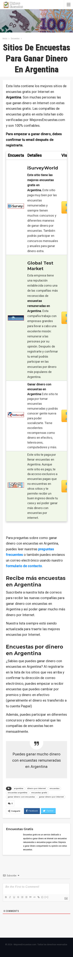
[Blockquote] (30, 897)
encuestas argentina (17, 793)
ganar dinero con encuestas (21, 797)
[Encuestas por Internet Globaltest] (16, 318)
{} (42, 897)
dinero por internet (36, 788)
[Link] (38, 897)
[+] (46, 897)
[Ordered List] (22, 897)
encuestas (54, 788)
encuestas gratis (39, 793)
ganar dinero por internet (51, 797)
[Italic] (10, 897)
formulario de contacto (24, 566)
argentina (18, 788)
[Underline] (14, 897)
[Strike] (18, 897)
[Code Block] (34, 897)
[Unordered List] (26, 897)
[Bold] (6, 897)
